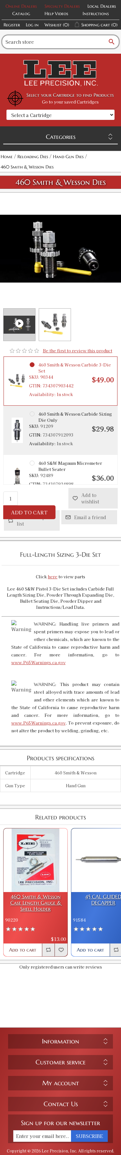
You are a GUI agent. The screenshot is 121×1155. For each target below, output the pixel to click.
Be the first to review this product (77, 350)
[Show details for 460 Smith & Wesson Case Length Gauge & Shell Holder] (35, 860)
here (52, 576)
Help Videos (56, 13)
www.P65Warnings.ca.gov (38, 662)
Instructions (96, 13)
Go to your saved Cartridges (70, 102)
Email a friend (90, 517)
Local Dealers (101, 6)
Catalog (21, 13)
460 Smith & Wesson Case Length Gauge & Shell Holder (35, 903)
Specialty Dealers (62, 6)
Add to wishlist (90, 498)
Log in (32, 25)
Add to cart (29, 512)
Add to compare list (35, 520)
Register (12, 25)
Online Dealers (21, 6)
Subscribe (89, 1136)
